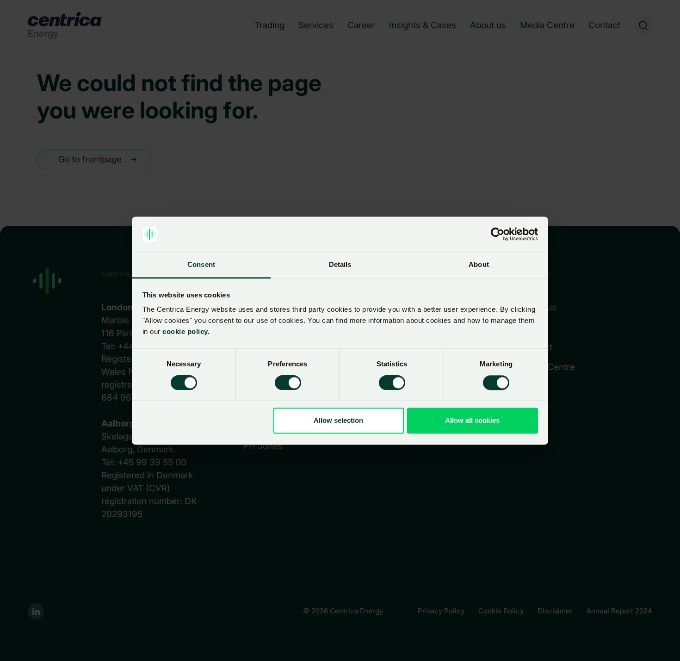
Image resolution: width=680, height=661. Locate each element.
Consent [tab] (201, 265)
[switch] (280, 380)
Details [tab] (340, 265)
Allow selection (338, 421)
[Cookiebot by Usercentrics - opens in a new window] (497, 234)
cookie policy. (185, 332)
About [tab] (479, 265)
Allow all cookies (472, 421)
